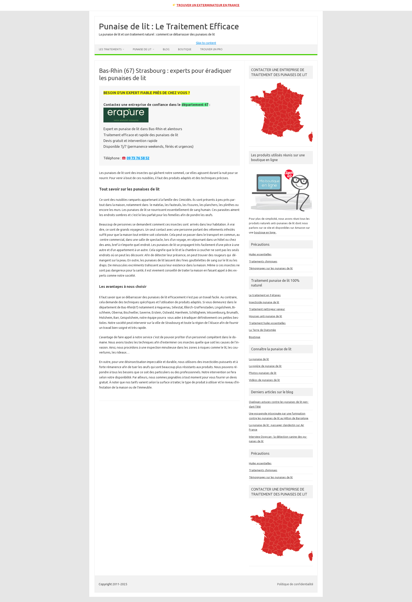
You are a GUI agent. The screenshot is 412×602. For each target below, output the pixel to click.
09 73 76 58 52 (138, 158)
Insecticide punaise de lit (264, 302)
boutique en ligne (265, 232)
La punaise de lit (259, 359)
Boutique (184, 49)
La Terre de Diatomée (262, 329)
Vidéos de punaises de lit (264, 379)
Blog (166, 49)
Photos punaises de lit (262, 372)
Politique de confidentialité (295, 584)
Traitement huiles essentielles (267, 323)
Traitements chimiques (263, 261)
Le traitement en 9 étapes (265, 295)
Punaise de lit (142, 49)
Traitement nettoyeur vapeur (267, 309)
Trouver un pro (211, 49)
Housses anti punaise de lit (265, 316)
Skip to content (206, 43)
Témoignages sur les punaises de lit (271, 268)
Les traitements (110, 49)
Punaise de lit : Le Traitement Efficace (169, 26)
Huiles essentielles (260, 254)
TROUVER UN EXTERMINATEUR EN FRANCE (207, 5)
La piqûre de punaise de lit (265, 365)
